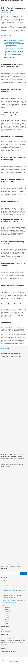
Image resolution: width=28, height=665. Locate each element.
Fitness (6, 613)
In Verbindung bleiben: (10, 49)
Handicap (7, 617)
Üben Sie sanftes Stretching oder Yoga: (13, 52)
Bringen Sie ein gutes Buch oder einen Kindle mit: (15, 40)
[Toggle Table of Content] (2, 38)
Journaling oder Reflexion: (11, 45)
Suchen (3, 571)
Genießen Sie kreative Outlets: (12, 55)
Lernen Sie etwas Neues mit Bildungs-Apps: (14, 48)
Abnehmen (7, 607)
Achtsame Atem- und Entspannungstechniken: (15, 43)
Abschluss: (9, 58)
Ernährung (7, 611)
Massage (7, 619)
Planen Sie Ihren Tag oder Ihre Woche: (14, 54)
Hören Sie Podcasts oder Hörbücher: (13, 42)
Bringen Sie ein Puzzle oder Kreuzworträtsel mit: (15, 51)
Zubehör (7, 623)
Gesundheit (7, 615)
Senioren (7, 621)
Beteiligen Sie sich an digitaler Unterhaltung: (14, 46)
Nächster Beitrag (4, 348)
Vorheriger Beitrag (4, 346)
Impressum (3, 629)
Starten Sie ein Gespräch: (11, 57)
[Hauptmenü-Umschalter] (4, 3)
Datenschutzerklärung (6, 631)
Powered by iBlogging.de (6, 653)
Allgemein (4, 12)
